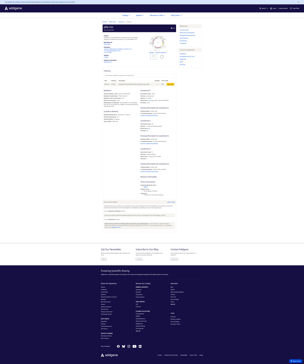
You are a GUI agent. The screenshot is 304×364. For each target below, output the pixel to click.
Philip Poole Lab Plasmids (187, 32)
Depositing (104, 321)
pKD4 (181, 62)
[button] (263, 8)
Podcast (173, 294)
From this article (184, 30)
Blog (172, 287)
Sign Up (104, 259)
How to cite (107, 52)
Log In (274, 8)
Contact (160, 355)
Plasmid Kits (139, 294)
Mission (103, 287)
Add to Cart (170, 84)
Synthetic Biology (140, 326)
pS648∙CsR (183, 59)
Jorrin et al (121, 22)
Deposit (139, 15)
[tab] (153, 56)
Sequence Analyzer (176, 319)
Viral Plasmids (139, 328)
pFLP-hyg (182, 64)
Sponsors (103, 294)
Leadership (104, 289)
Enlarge (151, 52)
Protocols (173, 297)
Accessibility (183, 355)
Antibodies (138, 289)
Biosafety (103, 299)
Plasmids (184, 38)
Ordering (103, 324)
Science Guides (175, 299)
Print (173, 28)
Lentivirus (138, 306)
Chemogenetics (140, 314)
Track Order (296, 8)
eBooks (173, 289)
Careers (103, 304)
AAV (137, 304)
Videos (172, 302)
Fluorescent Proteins (141, 321)
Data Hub (173, 316)
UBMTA (146, 187)
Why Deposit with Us (106, 336)
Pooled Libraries (140, 297)
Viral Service (104, 328)
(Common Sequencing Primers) (149, 115)
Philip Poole (112, 22)
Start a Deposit (105, 338)
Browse (105, 22)
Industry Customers (106, 307)
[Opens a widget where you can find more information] (295, 361)
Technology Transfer (106, 314)
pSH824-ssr (183, 54)
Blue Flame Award (105, 302)
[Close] (298, 2)
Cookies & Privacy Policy (171, 355)
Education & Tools (156, 15)
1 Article (106, 57)
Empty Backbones (140, 318)
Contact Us (174, 259)
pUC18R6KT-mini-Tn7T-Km (187, 56)
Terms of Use (193, 355)
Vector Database (175, 321)
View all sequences (161, 52)
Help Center (175, 15)
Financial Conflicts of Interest (109, 297)
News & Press (104, 309)
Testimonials (104, 292)
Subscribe (139, 259)
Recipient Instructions (106, 311)
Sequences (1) (108, 62)
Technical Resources (106, 326)
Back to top (170, 202)
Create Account (283, 8)
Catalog (125, 15)
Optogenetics (139, 323)
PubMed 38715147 (116, 227)
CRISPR (138, 316)
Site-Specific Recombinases (187, 35)
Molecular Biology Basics (177, 292)
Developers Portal (175, 324)
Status (201, 355)
